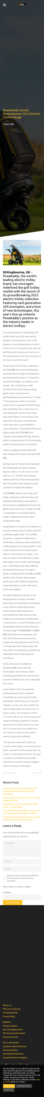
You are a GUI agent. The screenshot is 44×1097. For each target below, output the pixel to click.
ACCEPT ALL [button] (9, 1086)
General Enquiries (10, 1037)
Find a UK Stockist (11, 1042)
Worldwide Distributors (13, 1054)
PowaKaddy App (10, 1012)
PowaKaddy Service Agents (15, 1057)
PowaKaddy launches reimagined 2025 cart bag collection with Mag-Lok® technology (20, 791)
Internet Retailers (10, 1050)
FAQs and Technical (11, 1009)
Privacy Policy (9, 1016)
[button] (4, 4)
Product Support (10, 1026)
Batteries (7, 1022)
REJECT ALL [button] (9, 1090)
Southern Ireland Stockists (14, 1046)
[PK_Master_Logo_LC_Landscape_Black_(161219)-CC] (22, 5)
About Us (7, 1005)
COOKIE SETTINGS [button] (24, 1086)
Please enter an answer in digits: (17, 887)
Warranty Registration (13, 1029)
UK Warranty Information (14, 1033)
